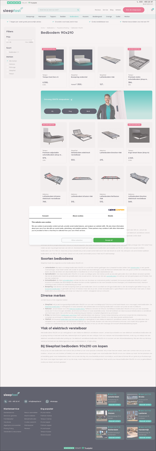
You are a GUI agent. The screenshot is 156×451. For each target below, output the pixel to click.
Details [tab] (110, 216)
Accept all (108, 240)
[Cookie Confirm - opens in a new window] (116, 210)
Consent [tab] (45, 216)
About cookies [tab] (78, 216)
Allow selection (77, 240)
